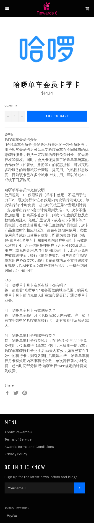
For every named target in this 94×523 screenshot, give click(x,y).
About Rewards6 (18, 432)
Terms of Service (18, 439)
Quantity (11, 105)
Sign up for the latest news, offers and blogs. (41, 477)
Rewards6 (22, 507)
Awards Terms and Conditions (29, 446)
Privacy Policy (16, 454)
